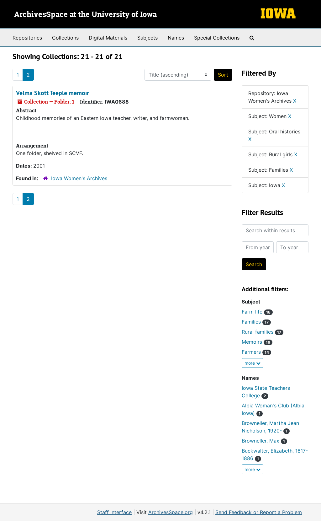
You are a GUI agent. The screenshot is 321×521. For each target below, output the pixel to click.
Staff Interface (114, 512)
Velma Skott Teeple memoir (52, 93)
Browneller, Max (263, 441)
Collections (65, 38)
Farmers (255, 352)
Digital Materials (108, 38)
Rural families (261, 332)
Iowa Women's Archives (79, 178)
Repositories (27, 38)
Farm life (256, 312)
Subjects (147, 38)
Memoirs (256, 342)
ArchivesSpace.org (170, 512)
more (250, 363)
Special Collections (216, 38)
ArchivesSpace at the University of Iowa (85, 14)
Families (255, 322)
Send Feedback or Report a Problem (258, 512)
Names (176, 38)
